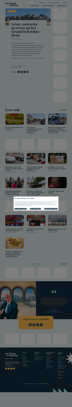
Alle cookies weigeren (35, 208)
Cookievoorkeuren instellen (51, 208)
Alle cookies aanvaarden (20, 208)
